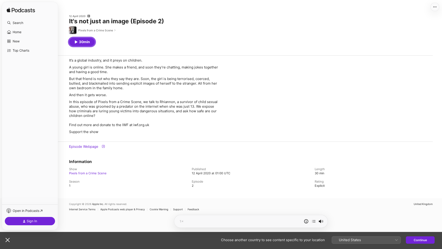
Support (178, 209)
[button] (30, 23)
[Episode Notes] (306, 221)
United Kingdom (423, 204)
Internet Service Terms (82, 209)
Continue (420, 240)
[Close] (8, 240)
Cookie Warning (159, 209)
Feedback (193, 209)
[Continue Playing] (314, 221)
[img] (21, 10)
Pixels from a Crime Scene (88, 173)
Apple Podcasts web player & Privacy (122, 209)
